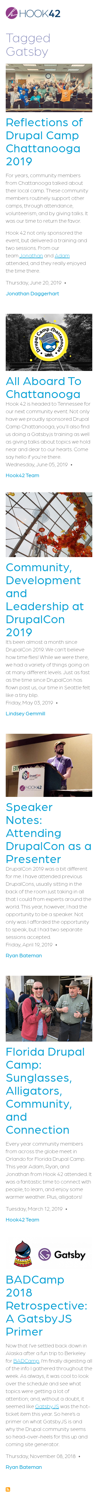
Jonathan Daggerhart (32, 293)
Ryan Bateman (24, 955)
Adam (62, 255)
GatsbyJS (47, 1406)
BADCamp (26, 1360)
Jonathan (31, 255)
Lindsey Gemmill (25, 713)
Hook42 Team (22, 475)
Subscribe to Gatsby (8, 1489)
